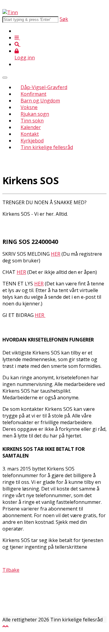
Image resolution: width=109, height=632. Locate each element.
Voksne (29, 107)
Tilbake (10, 570)
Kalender (31, 127)
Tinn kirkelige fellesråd (47, 147)
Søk (64, 19)
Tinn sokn (32, 120)
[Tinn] (10, 12)
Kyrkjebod (32, 140)
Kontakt (30, 134)
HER (55, 254)
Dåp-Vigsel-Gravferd (44, 87)
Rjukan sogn (35, 114)
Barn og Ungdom (40, 100)
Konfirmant (33, 94)
